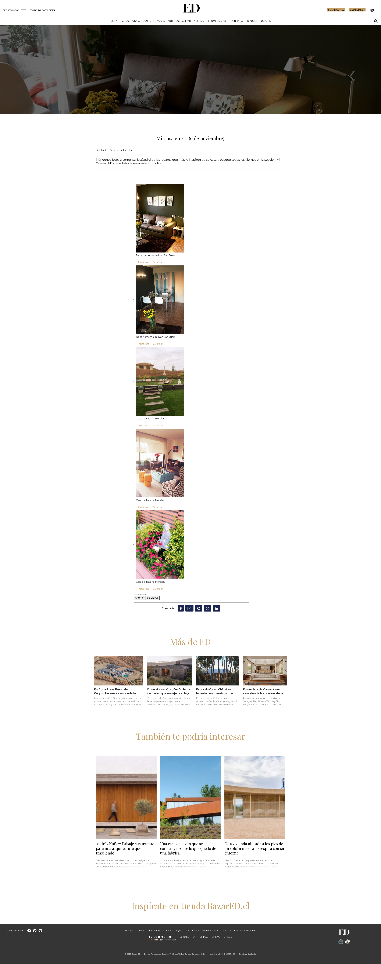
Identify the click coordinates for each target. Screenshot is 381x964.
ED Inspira (236, 21)
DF (194, 937)
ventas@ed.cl (250, 954)
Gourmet (148, 21)
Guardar (158, 262)
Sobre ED (129, 930)
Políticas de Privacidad (245, 930)
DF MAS (203, 937)
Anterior (140, 597)
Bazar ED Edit (357, 10)
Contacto (226, 930)
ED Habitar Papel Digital (43, 10)
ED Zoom (251, 21)
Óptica (195, 930)
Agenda (199, 21)
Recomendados (217, 21)
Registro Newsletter (14, 10)
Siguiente (153, 597)
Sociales (265, 21)
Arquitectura (131, 21)
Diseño (114, 21)
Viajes (161, 21)
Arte (171, 21)
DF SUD (228, 937)
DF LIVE (215, 937)
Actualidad (184, 21)
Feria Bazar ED (336, 10)
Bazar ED (184, 937)
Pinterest (143, 262)
